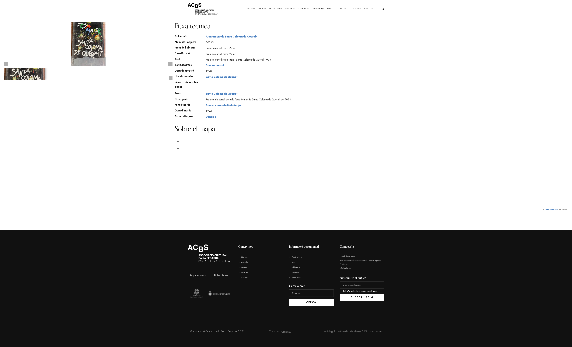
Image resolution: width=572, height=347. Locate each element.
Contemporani (215, 65)
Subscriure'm (362, 297)
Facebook (222, 275)
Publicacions (275, 9)
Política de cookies (372, 331)
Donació (211, 116)
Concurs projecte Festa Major (224, 105)
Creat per (274, 331)
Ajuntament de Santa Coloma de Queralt (231, 36)
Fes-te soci (356, 9)
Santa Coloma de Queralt (221, 77)
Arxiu (329, 9)
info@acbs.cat (345, 268)
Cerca (311, 302)
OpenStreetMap (551, 209)
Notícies (262, 9)
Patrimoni (304, 9)
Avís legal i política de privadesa (342, 331)
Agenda (344, 9)
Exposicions (318, 9)
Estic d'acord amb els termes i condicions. (360, 291)
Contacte (369, 9)
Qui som (251, 9)
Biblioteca (290, 9)
